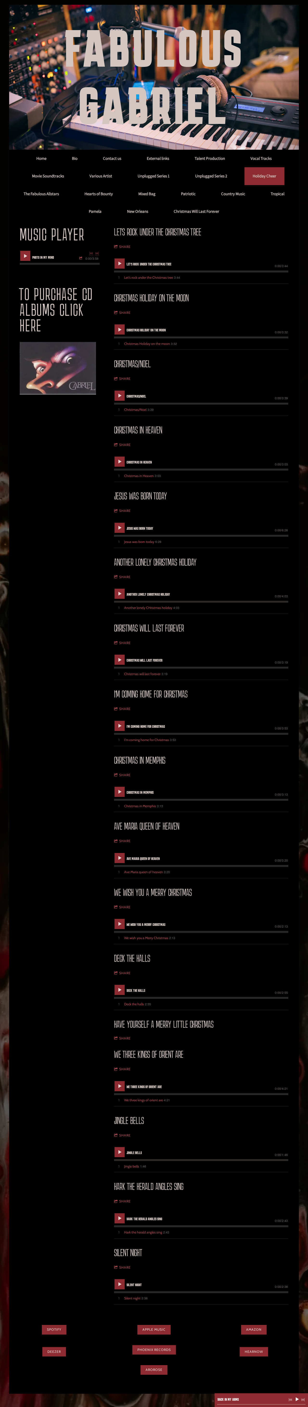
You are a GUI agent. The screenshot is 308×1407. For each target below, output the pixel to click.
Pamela (95, 211)
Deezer (54, 1351)
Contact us (112, 158)
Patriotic (188, 193)
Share (125, 247)
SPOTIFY (54, 1329)
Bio (74, 158)
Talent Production (210, 158)
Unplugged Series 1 (154, 176)
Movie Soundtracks (48, 176)
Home (41, 158)
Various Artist (101, 176)
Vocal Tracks (261, 158)
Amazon (254, 1329)
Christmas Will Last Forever (196, 211)
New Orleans (137, 211)
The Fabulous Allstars (41, 193)
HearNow (254, 1351)
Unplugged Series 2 (211, 176)
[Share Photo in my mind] (81, 259)
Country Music (233, 193)
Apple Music (154, 1329)
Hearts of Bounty (98, 193)
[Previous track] (91, 253)
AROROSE (154, 1370)
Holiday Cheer (264, 176)
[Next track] (97, 253)
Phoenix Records (154, 1350)
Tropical (277, 193)
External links (158, 158)
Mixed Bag (146, 193)
